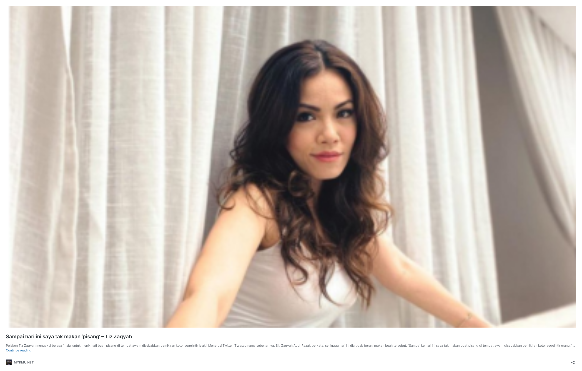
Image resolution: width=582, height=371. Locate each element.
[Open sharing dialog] (573, 361)
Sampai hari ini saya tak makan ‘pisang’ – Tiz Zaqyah (69, 336)
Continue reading (18, 350)
